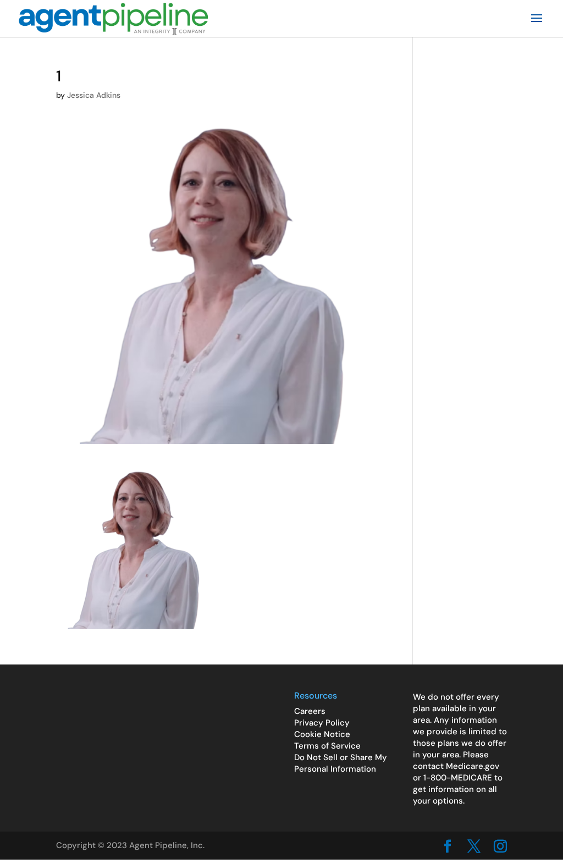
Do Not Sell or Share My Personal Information (340, 763)
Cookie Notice (322, 734)
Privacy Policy (322, 722)
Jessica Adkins (93, 95)
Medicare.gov (472, 766)
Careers (309, 711)
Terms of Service (327, 745)
